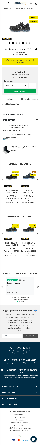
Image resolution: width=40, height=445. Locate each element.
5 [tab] (23, 43)
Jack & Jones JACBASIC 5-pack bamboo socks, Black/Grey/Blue (23, 147)
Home (6, 8)
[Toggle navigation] (3, 3)
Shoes (23, 8)
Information (8, 392)
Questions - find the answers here (22, 371)
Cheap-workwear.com (20, 411)
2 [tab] (13, 43)
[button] (33, 439)
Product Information (13, 114)
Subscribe (30, 336)
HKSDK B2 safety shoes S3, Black (11, 191)
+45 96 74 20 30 (22, 347)
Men (11, 8)
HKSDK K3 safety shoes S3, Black (28, 191)
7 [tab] (29, 43)
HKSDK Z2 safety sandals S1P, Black (11, 244)
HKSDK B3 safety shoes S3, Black (28, 244)
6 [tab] (26, 43)
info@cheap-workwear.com (21, 359)
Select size (8, 81)
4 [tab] (19, 43)
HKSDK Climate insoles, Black (21, 135)
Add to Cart (20, 91)
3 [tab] (16, 43)
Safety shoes (30, 8)
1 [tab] (9, 43)
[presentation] (36, 180)
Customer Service (10, 386)
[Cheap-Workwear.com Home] (20, 3)
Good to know (9, 398)
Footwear (17, 8)
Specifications (9, 120)
